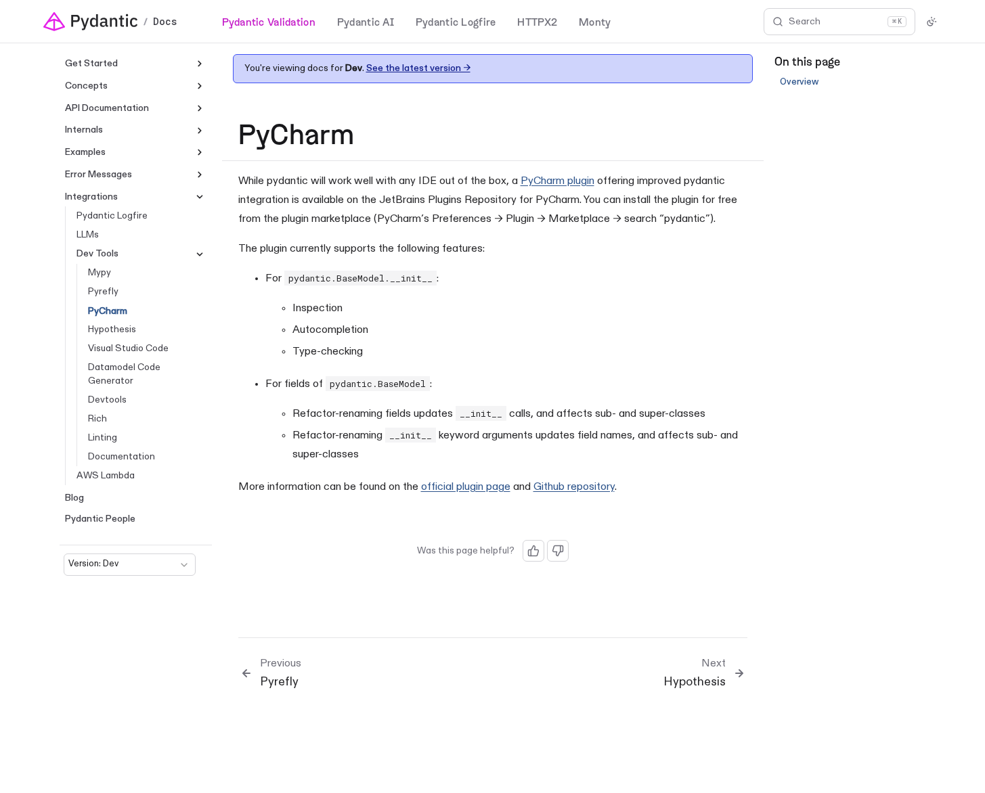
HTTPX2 (537, 21)
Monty (595, 21)
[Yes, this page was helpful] (533, 551)
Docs (165, 21)
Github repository (574, 487)
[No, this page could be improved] (558, 551)
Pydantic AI (365, 21)
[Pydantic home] (90, 21)
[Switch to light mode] (931, 21)
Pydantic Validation (268, 21)
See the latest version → (418, 68)
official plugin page (465, 487)
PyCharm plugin (557, 181)
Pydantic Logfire (456, 21)
